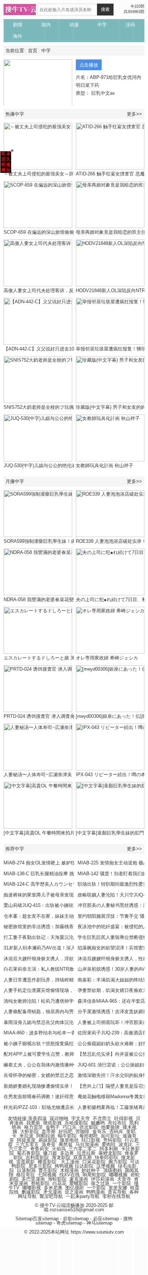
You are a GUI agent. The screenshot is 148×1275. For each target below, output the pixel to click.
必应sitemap (106, 1218)
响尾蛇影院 (94, 1174)
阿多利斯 (109, 1148)
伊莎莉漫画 (102, 1179)
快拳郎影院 (106, 1157)
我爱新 (33, 1123)
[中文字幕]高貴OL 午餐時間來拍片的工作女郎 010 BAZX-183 (67, 833)
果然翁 (66, 1144)
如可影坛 (110, 1135)
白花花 (59, 1183)
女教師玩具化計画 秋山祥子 (104, 465)
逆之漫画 (74, 1192)
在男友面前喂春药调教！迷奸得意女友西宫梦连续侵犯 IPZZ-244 (70, 1096)
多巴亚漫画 (33, 1179)
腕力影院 (117, 1161)
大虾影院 (29, 1131)
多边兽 (67, 1153)
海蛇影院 (57, 1179)
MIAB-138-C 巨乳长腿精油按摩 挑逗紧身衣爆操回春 (57, 873)
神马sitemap (99, 1223)
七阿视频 (47, 1174)
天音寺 (124, 1179)
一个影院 (121, 1183)
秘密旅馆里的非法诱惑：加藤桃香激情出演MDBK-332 (59, 926)
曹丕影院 (47, 1170)
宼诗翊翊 (59, 1118)
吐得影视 (123, 1118)
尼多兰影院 (40, 1166)
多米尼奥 (53, 1187)
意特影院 (112, 1140)
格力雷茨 (33, 1127)
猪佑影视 (52, 1123)
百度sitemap (46, 1218)
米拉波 (26, 1135)
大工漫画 (70, 1161)
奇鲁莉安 (39, 1148)
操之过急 (100, 1183)
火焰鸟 (59, 1148)
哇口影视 (91, 1140)
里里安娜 (117, 1187)
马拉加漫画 (87, 1144)
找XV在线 (69, 1174)
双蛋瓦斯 (82, 1157)
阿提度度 (26, 1140)
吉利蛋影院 (37, 1157)
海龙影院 (61, 1157)
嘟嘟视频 (118, 1174)
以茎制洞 (26, 1170)
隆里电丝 (69, 1140)
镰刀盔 (50, 1153)
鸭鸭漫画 (95, 1192)
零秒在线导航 (116, 1196)
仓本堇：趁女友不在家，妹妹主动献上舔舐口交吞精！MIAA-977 (70, 916)
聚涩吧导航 (51, 1196)
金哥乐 (99, 1131)
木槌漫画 (69, 1170)
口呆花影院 (94, 1161)
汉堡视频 (105, 1166)
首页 (32, 50)
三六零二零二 (83, 1148)
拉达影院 (84, 1166)
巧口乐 (70, 1127)
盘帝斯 (49, 1131)
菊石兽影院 (28, 1153)
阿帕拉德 (45, 1135)
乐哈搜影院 (76, 1123)
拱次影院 (88, 1127)
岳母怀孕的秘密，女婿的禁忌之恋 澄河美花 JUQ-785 (59, 1075)
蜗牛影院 (67, 1135)
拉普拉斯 (86, 1153)
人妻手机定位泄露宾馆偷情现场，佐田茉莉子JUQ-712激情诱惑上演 (73, 990)
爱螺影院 (78, 1183)
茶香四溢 (37, 1118)
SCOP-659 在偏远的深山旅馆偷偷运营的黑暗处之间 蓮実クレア (70, 232)
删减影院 (31, 1192)
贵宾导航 (117, 1192)
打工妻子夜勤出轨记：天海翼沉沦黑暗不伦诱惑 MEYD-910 (65, 937)
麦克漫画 (78, 1179)
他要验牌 (110, 1127)
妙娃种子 (91, 1170)
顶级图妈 (112, 1170)
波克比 (126, 1144)
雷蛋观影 (25, 1161)
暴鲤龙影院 (110, 1153)
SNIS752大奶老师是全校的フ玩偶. (39, 407)
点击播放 (88, 65)
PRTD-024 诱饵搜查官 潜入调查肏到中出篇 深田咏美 (59, 716)
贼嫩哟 (98, 1123)
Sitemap (24, 1218)
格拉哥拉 (25, 1174)
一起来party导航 (83, 1196)
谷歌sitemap (76, 1218)
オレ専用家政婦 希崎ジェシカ (107, 658)
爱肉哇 (109, 1144)
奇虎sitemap (69, 1223)
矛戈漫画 (52, 1192)
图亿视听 (74, 1187)
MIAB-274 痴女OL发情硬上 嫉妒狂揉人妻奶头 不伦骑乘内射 (66, 862)
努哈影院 (40, 1183)
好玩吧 (66, 1131)
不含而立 (102, 1118)
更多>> (134, 114)
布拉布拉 (117, 1123)
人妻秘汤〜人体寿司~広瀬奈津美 (38, 774)
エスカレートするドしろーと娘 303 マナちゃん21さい (60, 658)
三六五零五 (27, 1144)
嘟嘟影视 (31, 1187)
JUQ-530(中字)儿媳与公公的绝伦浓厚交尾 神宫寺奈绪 (59, 465)
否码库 (116, 1131)
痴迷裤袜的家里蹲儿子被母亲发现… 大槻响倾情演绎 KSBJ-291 (69, 895)
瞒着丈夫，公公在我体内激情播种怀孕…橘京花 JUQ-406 (62, 1065)
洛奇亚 (49, 1144)
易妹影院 (47, 1140)
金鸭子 (53, 1127)
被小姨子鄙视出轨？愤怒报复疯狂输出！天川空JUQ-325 (62, 1043)
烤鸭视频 (64, 1166)
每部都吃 (88, 1135)
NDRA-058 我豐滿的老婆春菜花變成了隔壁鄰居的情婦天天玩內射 (71, 599)
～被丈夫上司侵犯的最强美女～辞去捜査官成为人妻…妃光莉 (67, 173)
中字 (46, 50)
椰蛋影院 (47, 1161)
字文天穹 (80, 1118)
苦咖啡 (82, 1131)
